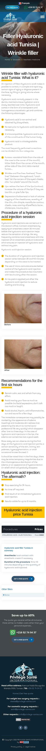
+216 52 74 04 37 (35, 7)
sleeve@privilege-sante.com (23, 701)
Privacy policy (16, 747)
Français (25, 3)
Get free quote (12, 7)
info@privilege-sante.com (31, 714)
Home (7, 60)
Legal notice (30, 747)
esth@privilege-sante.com (23, 709)
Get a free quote (21, 579)
